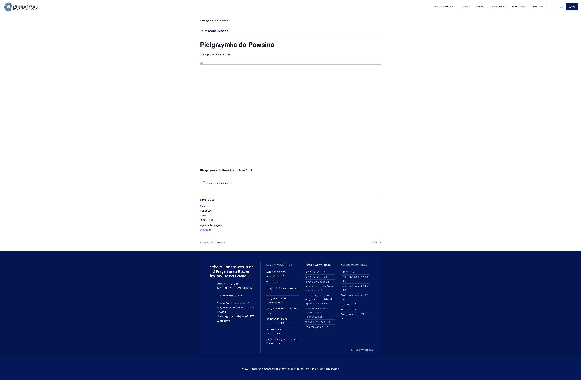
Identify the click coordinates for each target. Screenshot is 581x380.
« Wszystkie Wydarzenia (214, 20)
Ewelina (335, 368)
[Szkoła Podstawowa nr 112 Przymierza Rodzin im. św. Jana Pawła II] (22, 7)
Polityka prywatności (361, 350)
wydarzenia (205, 229)
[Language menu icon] (561, 6)
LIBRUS (572, 6)
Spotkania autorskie (214, 242)
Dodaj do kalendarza (217, 183)
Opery (374, 242)
